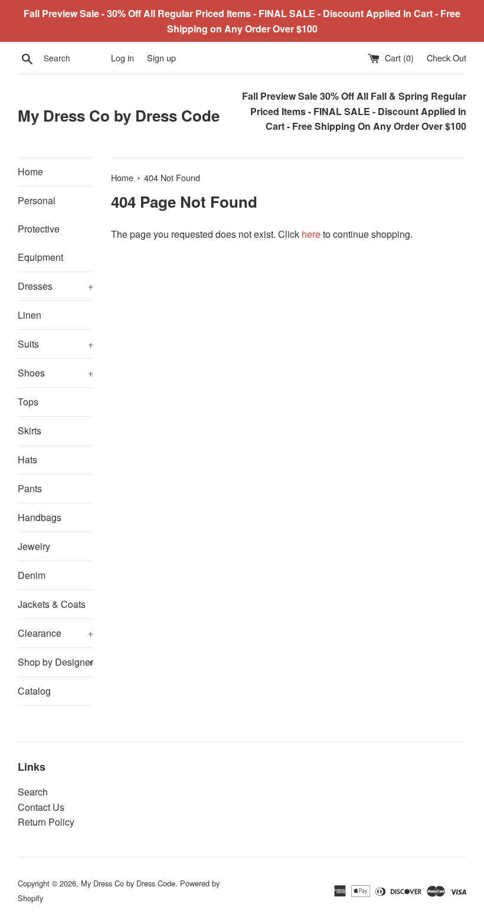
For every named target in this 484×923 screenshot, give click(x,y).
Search (33, 791)
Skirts (29, 430)
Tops (28, 401)
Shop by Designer (55, 662)
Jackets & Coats (52, 604)
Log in (122, 57)
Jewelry (34, 546)
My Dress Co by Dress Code (119, 115)
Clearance (55, 633)
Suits (55, 344)
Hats (27, 459)
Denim (31, 575)
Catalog (34, 691)
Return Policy (46, 822)
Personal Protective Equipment (40, 229)
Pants (30, 488)
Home (30, 171)
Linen (29, 315)
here (311, 234)
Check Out (446, 57)
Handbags (39, 517)
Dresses (55, 286)
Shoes (55, 372)
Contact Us (41, 807)
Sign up (161, 57)
